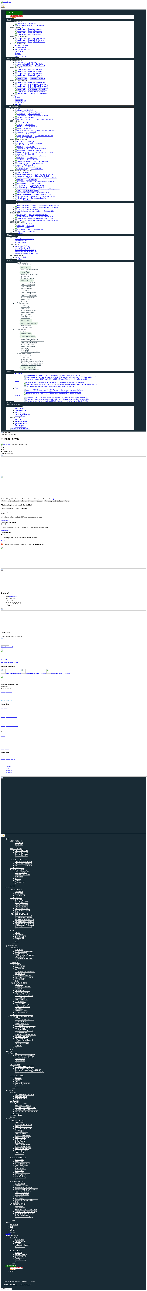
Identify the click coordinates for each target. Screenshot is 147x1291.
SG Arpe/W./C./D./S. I (22, 1022)
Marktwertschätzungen (22, 1245)
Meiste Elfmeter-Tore (22, 1137)
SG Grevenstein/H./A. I (22, 1005)
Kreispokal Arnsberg (21, 908)
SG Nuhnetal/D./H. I (21, 1038)
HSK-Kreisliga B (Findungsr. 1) (24, 918)
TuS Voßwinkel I (20, 1001)
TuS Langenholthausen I (22, 992)
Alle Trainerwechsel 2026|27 (24, 1057)
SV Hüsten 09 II (20, 998)
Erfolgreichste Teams (21, 1185)
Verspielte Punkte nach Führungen (26, 1211)
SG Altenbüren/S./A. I (22, 1042)
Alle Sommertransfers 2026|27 (25, 1055)
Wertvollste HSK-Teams (22, 1104)
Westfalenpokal (20, 895)
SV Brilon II (18, 1045)
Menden (13, 1269)
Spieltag (17, 932)
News (51, 499)
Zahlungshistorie (20, 1241)
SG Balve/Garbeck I (21, 1010)
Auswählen (4, 520)
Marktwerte (18, 499)
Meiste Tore (19, 1126)
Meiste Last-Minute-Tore (23, 1135)
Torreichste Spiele (20, 1208)
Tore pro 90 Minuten (21, 1132)
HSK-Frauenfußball (16, 1267)
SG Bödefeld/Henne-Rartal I (24, 959)
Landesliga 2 (19, 843)
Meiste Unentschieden (22, 1163)
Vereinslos (18, 1077)
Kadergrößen (19, 1196)
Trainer (24, 499)
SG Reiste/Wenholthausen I (24, 1040)
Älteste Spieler (19, 1154)
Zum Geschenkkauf (38, 544)
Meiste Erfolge (19, 1152)
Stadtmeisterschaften (22, 871)
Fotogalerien (14, 1224)
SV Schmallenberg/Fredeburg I (25, 955)
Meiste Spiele (19, 1123)
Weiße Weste (19, 1143)
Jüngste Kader (19, 1198)
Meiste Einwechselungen (23, 1146)
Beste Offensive (20, 1167)
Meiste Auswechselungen (23, 1148)
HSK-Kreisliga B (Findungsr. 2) (24, 919)
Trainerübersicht (20, 1059)
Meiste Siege (19, 1161)
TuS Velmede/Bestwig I (22, 1044)
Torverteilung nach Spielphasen (25, 1213)
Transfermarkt (19, 1258)
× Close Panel (6, 1289)
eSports (12, 1230)
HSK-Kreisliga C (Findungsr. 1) (24, 923)
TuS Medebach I (20, 1025)
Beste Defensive (20, 1169)
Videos (12, 1226)
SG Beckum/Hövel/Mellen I (24, 996)
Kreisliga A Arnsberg (21, 850)
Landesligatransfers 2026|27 (24, 1066)
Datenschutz (9, 770)
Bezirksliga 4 (19, 845)
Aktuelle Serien (20, 1183)
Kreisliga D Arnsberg (21, 856)
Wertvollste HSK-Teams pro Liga (25, 1107)
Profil (2, 499)
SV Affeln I (18, 988)
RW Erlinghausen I (21, 953)
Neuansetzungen (20, 936)
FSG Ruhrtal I (19, 985)
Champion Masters (21, 873)
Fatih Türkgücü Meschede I (23, 975)
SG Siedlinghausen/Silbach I (24, 1031)
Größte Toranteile (20, 1141)
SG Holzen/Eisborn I (21, 999)
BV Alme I (18, 1018)
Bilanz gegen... (38, 499)
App (11, 1228)
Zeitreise (18, 880)
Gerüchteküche (20, 1060)
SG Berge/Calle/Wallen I (23, 1036)
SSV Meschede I (20, 979)
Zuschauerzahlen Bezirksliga (24, 1217)
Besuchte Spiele (20, 1247)
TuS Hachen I (19, 1009)
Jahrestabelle (19, 1206)
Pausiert (17, 1081)
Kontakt (8, 767)
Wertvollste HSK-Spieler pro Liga (25, 1109)
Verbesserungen (20, 882)
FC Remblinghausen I (21, 1033)
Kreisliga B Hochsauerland (23, 863)
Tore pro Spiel (19, 1130)
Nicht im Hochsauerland (22, 1083)
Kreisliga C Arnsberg (21, 854)
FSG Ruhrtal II (19, 990)
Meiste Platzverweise (22, 1150)
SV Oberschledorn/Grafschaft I (25, 972)
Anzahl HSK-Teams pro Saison (24, 1200)
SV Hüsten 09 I (20, 966)
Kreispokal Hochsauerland (23, 927)
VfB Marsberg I (20, 973)
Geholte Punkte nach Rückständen (26, 1209)
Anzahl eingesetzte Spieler (23, 1187)
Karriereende (13, 596)
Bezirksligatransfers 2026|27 (24, 1068)
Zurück (17, 846)
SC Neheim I (19, 949)
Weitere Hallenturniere (22, 875)
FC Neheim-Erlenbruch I (23, 987)
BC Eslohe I (18, 970)
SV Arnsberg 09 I (20, 1003)
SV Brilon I (18, 964)
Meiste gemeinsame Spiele (23, 1124)
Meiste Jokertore (20, 1134)
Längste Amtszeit (20, 1178)
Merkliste (18, 940)
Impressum (9, 772)
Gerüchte (46, 499)
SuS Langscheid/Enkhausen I (24, 951)
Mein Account (19, 1239)
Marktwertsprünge (21, 1096)
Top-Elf (17, 878)
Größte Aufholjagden (21, 1215)
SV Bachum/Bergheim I (22, 994)
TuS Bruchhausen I (21, 1012)
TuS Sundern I (19, 957)
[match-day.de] (6, 2)
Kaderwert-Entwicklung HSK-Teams (26, 1111)
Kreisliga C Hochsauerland (23, 865)
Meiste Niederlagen (21, 1165)
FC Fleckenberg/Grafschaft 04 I (25, 1027)
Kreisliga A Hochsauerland (23, 861)
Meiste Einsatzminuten (22, 1145)
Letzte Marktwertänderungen (24, 1094)
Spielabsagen (19, 934)
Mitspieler (30, 499)
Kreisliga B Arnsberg (21, 852)
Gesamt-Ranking (20, 1260)
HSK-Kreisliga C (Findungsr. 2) (24, 925)
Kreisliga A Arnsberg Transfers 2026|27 (28, 1070)
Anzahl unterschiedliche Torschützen (26, 1189)
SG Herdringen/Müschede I (24, 977)
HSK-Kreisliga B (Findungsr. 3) (24, 921)
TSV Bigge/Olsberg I (21, 1029)
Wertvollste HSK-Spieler (23, 1106)
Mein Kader (18, 1252)
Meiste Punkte (19, 1170)
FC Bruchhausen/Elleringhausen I (25, 1034)
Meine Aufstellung (21, 1254)
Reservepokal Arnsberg (22, 910)
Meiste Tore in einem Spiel (23, 1128)
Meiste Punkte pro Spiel (22, 1174)
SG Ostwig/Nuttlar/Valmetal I (24, 1020)
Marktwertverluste (21, 1098)
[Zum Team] (5, 645)
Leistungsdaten (9, 499)
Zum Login (23, 508)
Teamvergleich (19, 938)
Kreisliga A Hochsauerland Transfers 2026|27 (29, 1072)
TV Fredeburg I (19, 968)
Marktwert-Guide (16, 1115)
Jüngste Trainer (20, 1176)
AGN (7, 768)
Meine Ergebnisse (20, 1256)
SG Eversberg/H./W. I (22, 1023)
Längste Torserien (20, 1139)
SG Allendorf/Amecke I (22, 1007)
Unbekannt (18, 1079)
